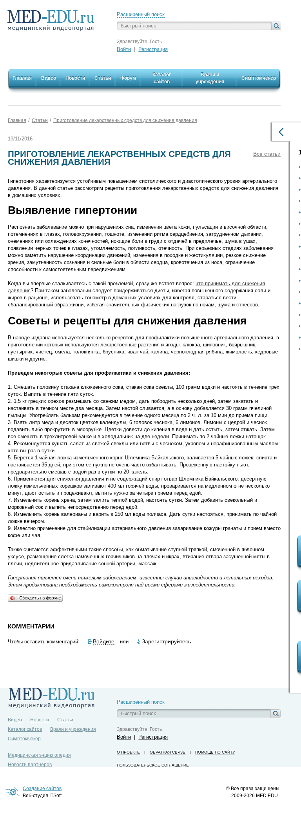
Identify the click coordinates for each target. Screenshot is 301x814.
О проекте (128, 752)
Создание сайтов (42, 788)
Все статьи (267, 154)
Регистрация (153, 49)
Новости (39, 720)
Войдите (103, 641)
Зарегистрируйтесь (166, 641)
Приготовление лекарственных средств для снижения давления (125, 120)
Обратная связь (167, 752)
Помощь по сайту (215, 752)
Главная (17, 120)
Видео (15, 720)
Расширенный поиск (141, 14)
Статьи (40, 120)
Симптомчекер (24, 738)
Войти (124, 49)
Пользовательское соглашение (153, 765)
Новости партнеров (30, 764)
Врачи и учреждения (73, 729)
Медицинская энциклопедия (39, 755)
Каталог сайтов (25, 729)
